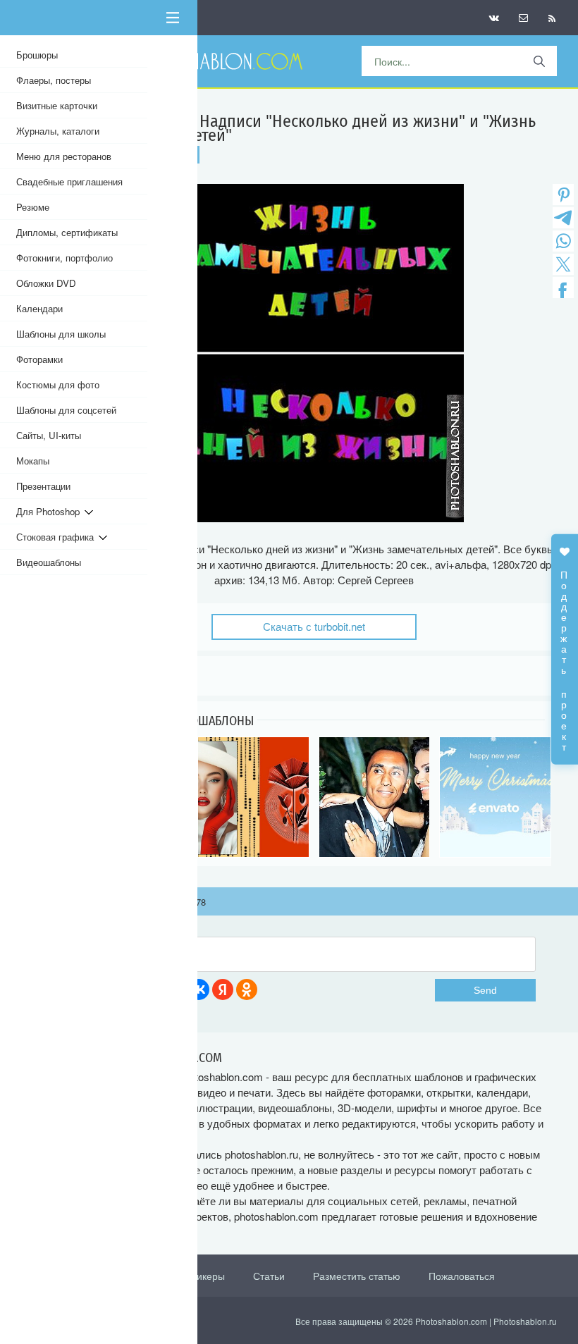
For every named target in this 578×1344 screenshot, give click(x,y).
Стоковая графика (57, 536)
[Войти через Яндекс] (222, 989)
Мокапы (32, 460)
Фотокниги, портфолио (64, 257)
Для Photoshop (50, 511)
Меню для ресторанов (63, 156)
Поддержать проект (565, 653)
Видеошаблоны (48, 562)
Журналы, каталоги (57, 130)
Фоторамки (39, 359)
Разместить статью (356, 1276)
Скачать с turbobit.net (314, 626)
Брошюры (37, 54)
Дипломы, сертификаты (67, 232)
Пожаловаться (462, 1276)
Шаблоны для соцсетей (66, 410)
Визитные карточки (56, 105)
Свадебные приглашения (69, 181)
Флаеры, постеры (53, 80)
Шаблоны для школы (61, 333)
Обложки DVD (46, 283)
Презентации (43, 486)
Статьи (269, 1276)
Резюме (32, 207)
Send (485, 990)
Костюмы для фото (57, 384)
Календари (39, 308)
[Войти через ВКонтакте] (198, 989)
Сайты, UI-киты (48, 435)
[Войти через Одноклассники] (246, 989)
